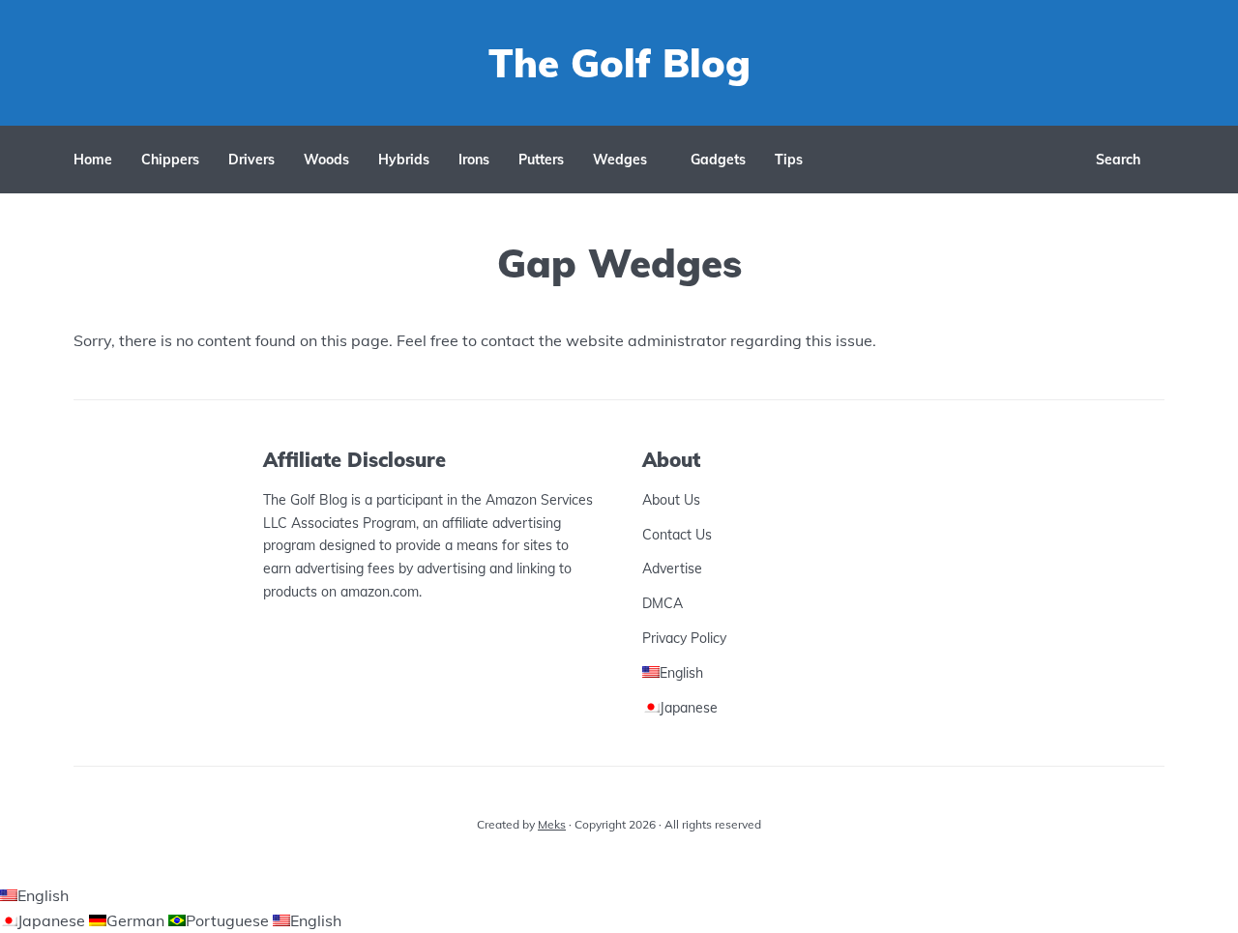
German (137, 920)
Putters (541, 159)
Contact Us (677, 534)
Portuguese (229, 920)
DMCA (662, 603)
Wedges (620, 159)
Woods (326, 159)
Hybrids (403, 159)
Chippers (170, 159)
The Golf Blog (619, 63)
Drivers (251, 159)
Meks (552, 824)
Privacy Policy (684, 638)
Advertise (672, 568)
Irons (473, 159)
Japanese (53, 920)
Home (93, 159)
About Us (671, 500)
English (43, 895)
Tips (789, 159)
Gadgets (718, 159)
